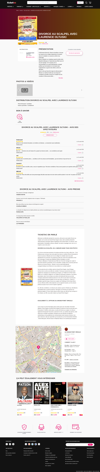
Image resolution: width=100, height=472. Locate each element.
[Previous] (18, 399)
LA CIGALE (70, 409)
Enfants (46, 6)
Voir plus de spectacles (74, 53)
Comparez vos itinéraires (71, 369)
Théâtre (9, 6)
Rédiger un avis (45, 43)
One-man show (27, 10)
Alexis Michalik (68, 457)
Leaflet (48, 372)
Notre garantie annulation (11, 453)
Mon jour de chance (69, 455)
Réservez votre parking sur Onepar (72, 366)
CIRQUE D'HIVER (37, 409)
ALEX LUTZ (37, 405)
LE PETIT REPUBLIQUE (21, 409)
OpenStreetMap (54, 372)
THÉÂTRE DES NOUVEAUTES (56, 409)
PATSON (19, 405)
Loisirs (70, 6)
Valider (90, 444)
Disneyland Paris (68, 450)
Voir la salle (71, 338)
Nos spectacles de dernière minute (72, 461)
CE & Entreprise (90, 455)
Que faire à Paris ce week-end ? (71, 463)
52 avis (40, 43)
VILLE (79, 2)
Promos (79, 6)
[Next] (81, 399)
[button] (90, 2)
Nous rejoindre (48, 465)
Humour (19, 6)
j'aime (79, 144)
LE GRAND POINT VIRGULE (30, 53)
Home (17, 10)
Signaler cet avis (19, 144)
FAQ (6, 450)
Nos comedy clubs (68, 459)
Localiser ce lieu (30, 57)
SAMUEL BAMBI (72, 405)
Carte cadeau (89, 6)
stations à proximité (74, 359)
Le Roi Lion (67, 453)
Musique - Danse (58, 6)
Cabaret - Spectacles (32, 6)
